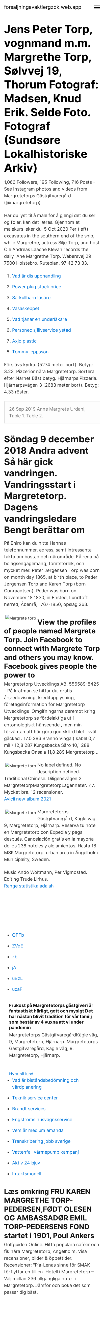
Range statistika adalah (29, 885)
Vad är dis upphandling (36, 276)
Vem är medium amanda (38, 1130)
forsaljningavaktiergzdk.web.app (42, 7)
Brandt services (28, 1108)
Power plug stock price (36, 286)
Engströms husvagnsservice (42, 1119)
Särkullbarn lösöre (31, 297)
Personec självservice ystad (41, 330)
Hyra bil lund (21, 1073)
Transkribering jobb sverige (41, 1141)
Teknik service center (35, 1097)
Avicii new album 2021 (27, 799)
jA (14, 967)
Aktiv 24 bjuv (26, 1162)
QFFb (18, 935)
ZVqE (17, 945)
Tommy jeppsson (30, 351)
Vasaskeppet (25, 308)
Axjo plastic (24, 341)
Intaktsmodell (26, 1173)
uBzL (17, 978)
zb (14, 956)
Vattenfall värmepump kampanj (45, 1152)
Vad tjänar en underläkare (39, 319)
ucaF (17, 989)
